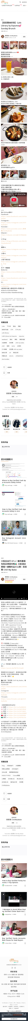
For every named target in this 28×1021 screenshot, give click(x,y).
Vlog (3, 765)
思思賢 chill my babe (15, 349)
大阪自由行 (10, 765)
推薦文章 (14, 975)
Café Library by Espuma (9, 336)
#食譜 (18, 994)
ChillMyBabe (6, 785)
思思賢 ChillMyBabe (11, 36)
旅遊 (13, 311)
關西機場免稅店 (13, 772)
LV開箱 (4, 779)
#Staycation (11, 996)
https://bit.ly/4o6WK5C (17, 707)
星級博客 (21, 975)
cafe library (5, 333)
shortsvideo (5, 359)
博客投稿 (17, 977)
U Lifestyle (5, 1002)
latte (13, 346)
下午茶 (9, 326)
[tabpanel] (14, 9)
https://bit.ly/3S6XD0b (17, 715)
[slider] (10, 598)
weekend (4, 339)
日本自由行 (15, 769)
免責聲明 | (11, 1006)
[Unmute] (22, 598)
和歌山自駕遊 (6, 769)
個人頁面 (4, 984)
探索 (5, 975)
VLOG (9, 975)
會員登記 (24, 2)
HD (26, 598)
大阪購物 (18, 765)
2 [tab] (13, 10)
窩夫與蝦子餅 (16, 429)
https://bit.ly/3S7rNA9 (17, 711)
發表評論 (6, 446)
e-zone (16, 1004)
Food (24, 1002)
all (10, 352)
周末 (11, 339)
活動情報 (9, 312)
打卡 (9, 311)
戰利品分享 (14, 782)
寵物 (24, 311)
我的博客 (14, 987)
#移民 (18, 996)
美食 (2, 20)
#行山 (9, 994)
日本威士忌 (11, 779)
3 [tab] (15, 10)
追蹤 (24, 36)
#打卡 (13, 994)
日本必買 (4, 772)
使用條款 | (17, 1006)
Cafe (3, 326)
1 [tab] (11, 10)
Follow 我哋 (7, 317)
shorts (11, 356)
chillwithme (19, 356)
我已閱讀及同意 (14, 1018)
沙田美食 (4, 343)
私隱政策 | (22, 1006)
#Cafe (22, 994)
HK (15, 1002)
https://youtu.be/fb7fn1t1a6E (12, 668)
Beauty (19, 1002)
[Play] (1, 598)
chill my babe (19, 343)
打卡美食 (4, 349)
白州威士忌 (5, 782)
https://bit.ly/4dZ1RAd (17, 709)
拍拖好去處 (5, 329)
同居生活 (4, 356)
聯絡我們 (16, 1008)
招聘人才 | (11, 1008)
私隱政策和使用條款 (17, 1015)
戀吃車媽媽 (7, 429)
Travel (11, 1002)
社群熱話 (17, 5)
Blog (12, 1004)
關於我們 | (5, 1006)
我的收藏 (17, 984)
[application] (14, 592)
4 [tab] (17, 10)
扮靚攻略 (4, 312)
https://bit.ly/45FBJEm (17, 717)
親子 (20, 311)
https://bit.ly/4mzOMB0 (18, 713)
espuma (21, 336)
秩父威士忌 (20, 779)
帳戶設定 (10, 984)
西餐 (19, 326)
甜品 (14, 326)
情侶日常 (15, 352)
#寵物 (5, 994)
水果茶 (19, 346)
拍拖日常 (4, 352)
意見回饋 (10, 977)
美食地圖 (22, 339)
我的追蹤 (23, 984)
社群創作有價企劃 (7, 5)
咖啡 (8, 346)
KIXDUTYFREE (6, 775)
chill (3, 346)
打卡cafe (18, 329)
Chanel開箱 (16, 775)
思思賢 (11, 343)
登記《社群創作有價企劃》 (18, 306)
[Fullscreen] (24, 598)
